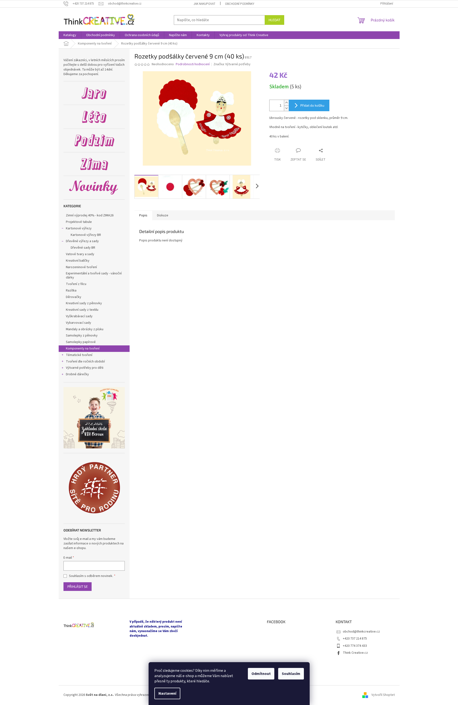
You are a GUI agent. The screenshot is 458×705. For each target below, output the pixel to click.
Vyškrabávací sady (79, 316)
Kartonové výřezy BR (86, 235)
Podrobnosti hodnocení (193, 64)
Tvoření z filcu (76, 284)
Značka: (232, 64)
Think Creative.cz (355, 652)
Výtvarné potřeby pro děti (84, 367)
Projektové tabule (79, 222)
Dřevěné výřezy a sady (82, 241)
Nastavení (167, 693)
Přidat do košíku (312, 105)
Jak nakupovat (204, 4)
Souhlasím (291, 673)
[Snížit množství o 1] (286, 108)
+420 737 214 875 (355, 638)
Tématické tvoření (79, 355)
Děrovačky (73, 297)
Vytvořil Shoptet (383, 695)
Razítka (71, 290)
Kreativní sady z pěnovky (84, 303)
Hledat (274, 20)
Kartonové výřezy (79, 228)
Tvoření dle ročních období (85, 361)
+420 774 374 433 (355, 645)
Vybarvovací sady (78, 322)
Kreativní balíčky (77, 260)
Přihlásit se (77, 586)
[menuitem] (70, 35)
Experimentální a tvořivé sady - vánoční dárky (94, 275)
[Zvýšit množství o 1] (286, 102)
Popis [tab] (143, 215)
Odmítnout (261, 673)
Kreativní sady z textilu (82, 309)
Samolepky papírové (81, 342)
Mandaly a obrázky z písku (84, 329)
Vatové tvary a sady (80, 254)
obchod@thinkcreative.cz (361, 631)
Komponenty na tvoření (83, 348)
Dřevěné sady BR (83, 247)
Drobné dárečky (77, 374)
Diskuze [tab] (162, 215)
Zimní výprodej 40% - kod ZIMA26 (89, 215)
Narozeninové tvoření (81, 267)
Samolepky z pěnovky (82, 335)
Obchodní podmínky (239, 4)
